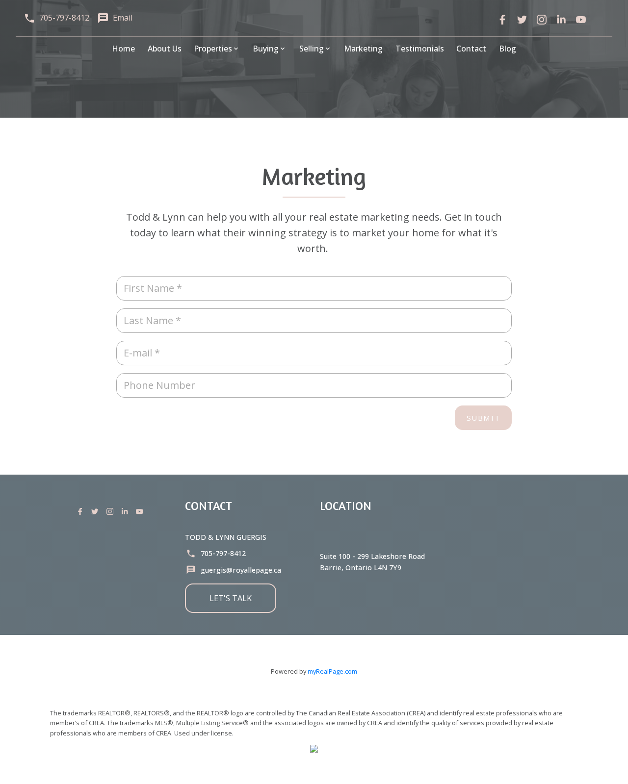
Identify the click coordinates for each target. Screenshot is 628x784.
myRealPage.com (332, 671)
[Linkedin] (126, 511)
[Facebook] (502, 19)
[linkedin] (561, 19)
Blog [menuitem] (507, 48)
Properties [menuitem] (213, 48)
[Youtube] (141, 511)
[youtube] (581, 19)
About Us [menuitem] (165, 48)
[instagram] (542, 19)
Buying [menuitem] (266, 48)
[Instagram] (111, 511)
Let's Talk (230, 598)
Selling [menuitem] (311, 48)
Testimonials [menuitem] (419, 48)
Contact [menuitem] (471, 48)
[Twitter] (522, 19)
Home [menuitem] (123, 48)
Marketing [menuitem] (363, 48)
